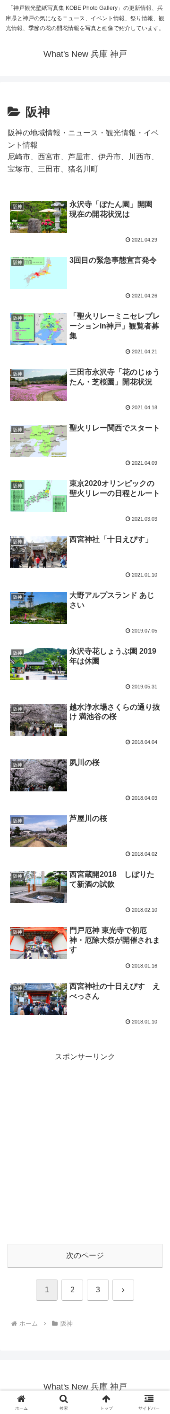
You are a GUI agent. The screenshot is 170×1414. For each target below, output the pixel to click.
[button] (152, 1217)
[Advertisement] (85, 1148)
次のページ (85, 1255)
